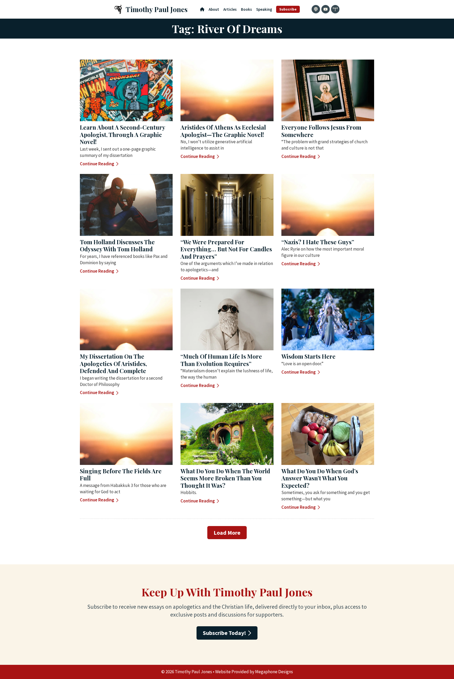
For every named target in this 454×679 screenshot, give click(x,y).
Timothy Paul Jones (157, 9)
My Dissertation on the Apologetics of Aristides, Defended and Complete (113, 363)
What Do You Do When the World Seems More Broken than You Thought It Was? (225, 478)
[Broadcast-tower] (335, 9)
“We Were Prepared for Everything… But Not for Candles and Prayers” (226, 249)
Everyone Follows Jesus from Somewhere (321, 131)
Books (246, 9)
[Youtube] (325, 9)
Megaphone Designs (274, 672)
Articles (230, 9)
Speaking (264, 9)
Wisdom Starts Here (308, 356)
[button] (227, 532)
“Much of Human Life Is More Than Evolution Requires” (221, 360)
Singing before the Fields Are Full (121, 474)
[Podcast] (316, 9)
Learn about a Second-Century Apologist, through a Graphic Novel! (122, 134)
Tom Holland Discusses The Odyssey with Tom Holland (117, 245)
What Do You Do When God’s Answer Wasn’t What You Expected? (319, 478)
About (214, 9)
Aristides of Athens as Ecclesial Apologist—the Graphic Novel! (223, 131)
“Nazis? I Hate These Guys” (317, 242)
